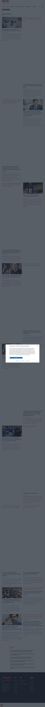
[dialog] (22, 353)
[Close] (38, 346)
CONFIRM (16, 357)
